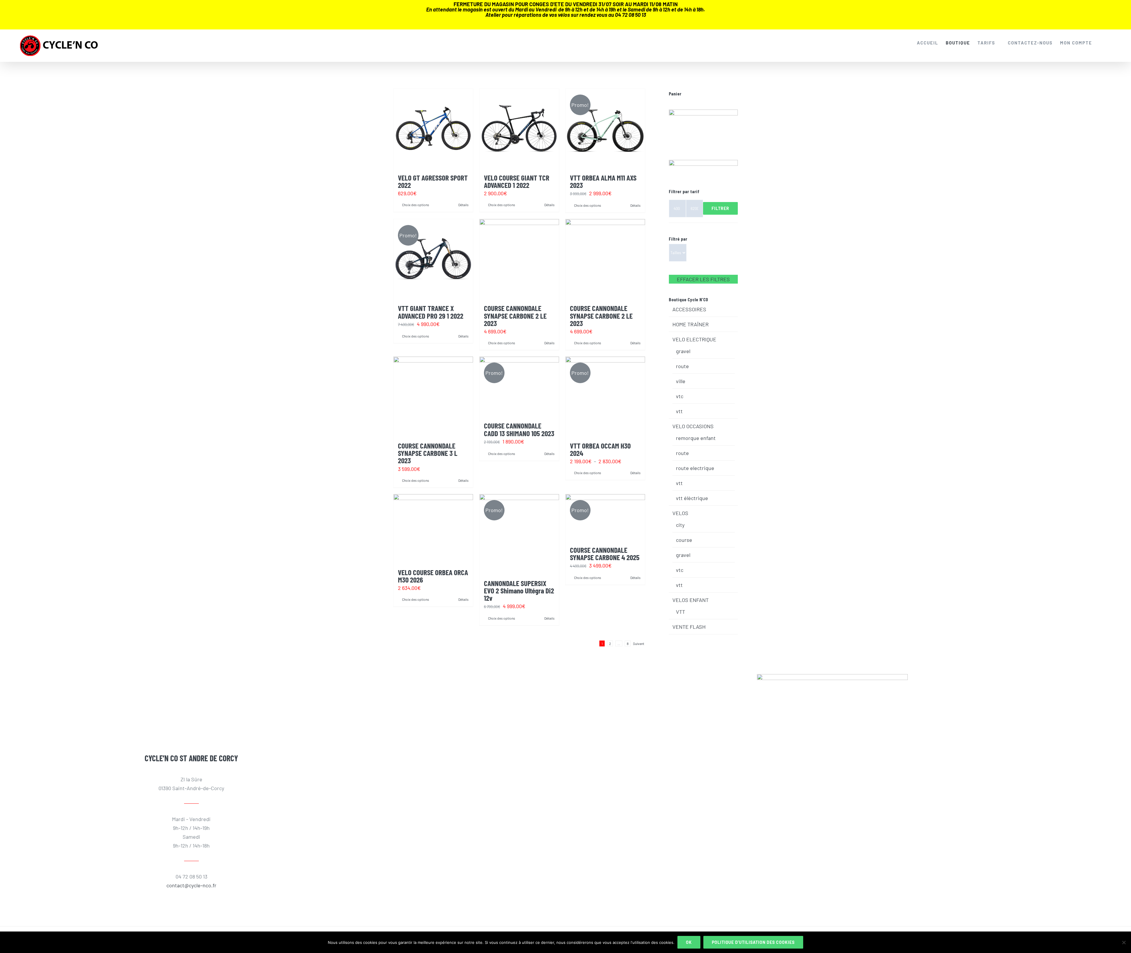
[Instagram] (191, 692)
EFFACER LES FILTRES (703, 279)
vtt (679, 411)
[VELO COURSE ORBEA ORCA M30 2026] (433, 528)
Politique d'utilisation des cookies (753, 942)
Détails (463, 205)
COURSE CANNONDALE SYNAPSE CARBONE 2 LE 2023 (515, 315)
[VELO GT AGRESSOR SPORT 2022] (433, 128)
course (684, 540)
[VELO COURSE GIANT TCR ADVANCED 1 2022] (519, 128)
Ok (689, 942)
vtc (679, 396)
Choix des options (415, 205)
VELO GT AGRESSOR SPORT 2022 (433, 181)
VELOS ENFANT (690, 600)
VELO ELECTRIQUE (694, 339)
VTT (680, 611)
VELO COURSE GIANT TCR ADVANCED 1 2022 (516, 181)
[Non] (1124, 942)
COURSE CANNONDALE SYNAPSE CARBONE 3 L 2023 (427, 453)
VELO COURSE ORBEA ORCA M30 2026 (433, 576)
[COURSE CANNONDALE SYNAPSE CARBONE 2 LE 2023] (519, 259)
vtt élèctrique (692, 498)
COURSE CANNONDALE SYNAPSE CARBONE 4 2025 (604, 553)
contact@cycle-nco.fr (191, 885)
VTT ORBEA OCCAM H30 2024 (600, 449)
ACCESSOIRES (689, 309)
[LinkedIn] (204, 692)
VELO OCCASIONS (693, 426)
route (682, 366)
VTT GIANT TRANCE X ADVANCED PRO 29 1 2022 (430, 312)
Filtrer (720, 208)
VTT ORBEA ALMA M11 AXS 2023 (603, 181)
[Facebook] (177, 692)
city (680, 525)
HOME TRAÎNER (690, 324)
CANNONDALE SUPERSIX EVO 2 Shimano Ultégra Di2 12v (519, 590)
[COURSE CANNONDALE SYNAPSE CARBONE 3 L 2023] (433, 396)
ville (680, 381)
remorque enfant (696, 438)
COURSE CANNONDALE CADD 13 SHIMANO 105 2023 (519, 429)
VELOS (680, 513)
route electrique (695, 468)
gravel (683, 351)
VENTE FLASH (689, 626)
